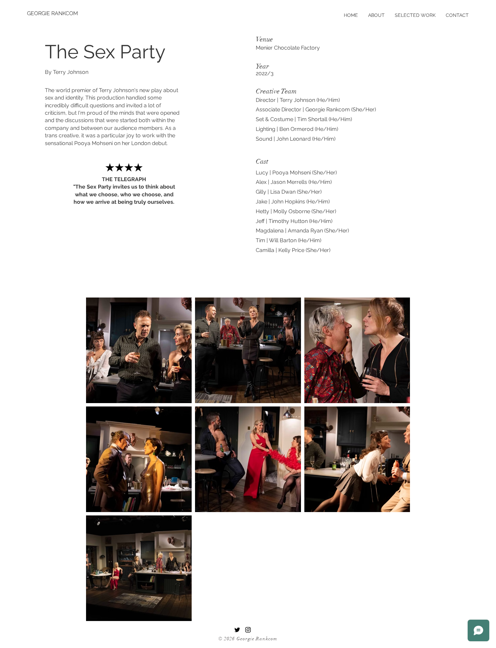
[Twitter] (237, 629)
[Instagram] (248, 629)
